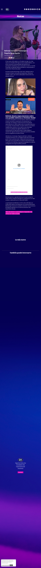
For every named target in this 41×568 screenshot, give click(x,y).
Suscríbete (20, 472)
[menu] (2, 10)
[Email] (37, 9)
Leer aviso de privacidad (5, 565)
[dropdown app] (35, 9)
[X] (26, 9)
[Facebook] (24, 9)
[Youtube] (30, 9)
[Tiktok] (32, 9)
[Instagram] (28, 9)
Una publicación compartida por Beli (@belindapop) (19, 192)
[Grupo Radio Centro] (34, 9)
